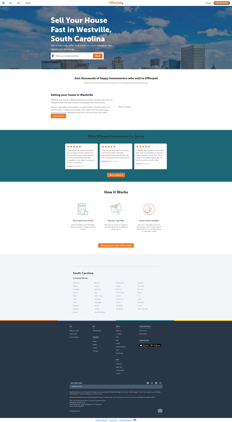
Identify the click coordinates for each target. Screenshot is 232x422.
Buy (18, 3)
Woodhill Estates (100, 312)
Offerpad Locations (77, 386)
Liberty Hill (119, 299)
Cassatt (75, 286)
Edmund (75, 292)
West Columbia (143, 309)
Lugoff (140, 299)
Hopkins (118, 296)
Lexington (98, 299)
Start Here (57, 116)
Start (97, 56)
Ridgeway (76, 306)
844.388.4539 (76, 383)
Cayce (97, 286)
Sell (10, 3)
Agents (28, 3)
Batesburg (76, 283)
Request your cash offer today (116, 245)
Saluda (97, 306)
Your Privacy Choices (125, 420)
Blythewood (120, 283)
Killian (75, 299)
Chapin (118, 286)
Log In (208, 3)
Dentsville (98, 289)
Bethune (97, 283)
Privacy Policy (113, 420)
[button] (116, 387)
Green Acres (98, 296)
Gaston (140, 292)
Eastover (140, 289)
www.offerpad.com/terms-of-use (92, 394)
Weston (75, 312)
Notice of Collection (101, 420)
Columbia (141, 286)
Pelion (75, 302)
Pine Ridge (98, 302)
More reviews (115, 175)
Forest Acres (120, 292)
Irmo (139, 296)
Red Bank (141, 302)
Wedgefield (119, 309)
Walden (97, 309)
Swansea (76, 309)
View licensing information (120, 397)
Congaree (76, 289)
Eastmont (119, 289)
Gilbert (75, 296)
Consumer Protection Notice (96, 400)
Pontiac (118, 302)
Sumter (140, 306)
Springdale (119, 306)
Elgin (96, 292)
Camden (140, 283)
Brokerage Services (81, 400)
